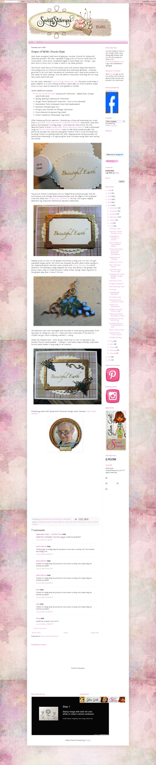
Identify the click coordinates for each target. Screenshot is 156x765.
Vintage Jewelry (115, 337)
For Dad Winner (115, 297)
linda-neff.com (41, 546)
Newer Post (36, 633)
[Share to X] (83, 519)
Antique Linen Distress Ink (58, 198)
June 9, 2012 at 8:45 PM (44, 554)
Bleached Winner (115, 281)
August (112, 220)
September (114, 217)
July (111, 223)
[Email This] (79, 519)
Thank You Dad (115, 229)
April (112, 344)
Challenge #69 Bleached (114, 293)
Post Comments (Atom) (49, 636)
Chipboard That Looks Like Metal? (116, 301)
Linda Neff (68, 522)
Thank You (113, 289)
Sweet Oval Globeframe (114, 306)
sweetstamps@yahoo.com (115, 61)
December (114, 208)
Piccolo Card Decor (80, 522)
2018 (109, 190)
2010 (109, 360)
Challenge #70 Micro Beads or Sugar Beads (116, 276)
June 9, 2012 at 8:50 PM (44, 612)
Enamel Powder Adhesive (55, 522)
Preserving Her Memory (114, 258)
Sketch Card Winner (116, 330)
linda (38, 590)
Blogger (88, 740)
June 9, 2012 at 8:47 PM (44, 569)
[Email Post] (75, 519)
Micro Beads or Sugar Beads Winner (115, 244)
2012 (109, 205)
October (113, 214)
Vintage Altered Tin (116, 284)
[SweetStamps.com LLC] (112, 113)
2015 (109, 196)
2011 (109, 357)
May (112, 341)
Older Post (95, 633)
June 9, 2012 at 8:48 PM (44, 583)
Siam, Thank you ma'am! (115, 266)
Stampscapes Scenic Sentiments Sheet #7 (67, 127)
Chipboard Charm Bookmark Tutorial (116, 315)
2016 (109, 193)
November (114, 211)
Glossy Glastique (79, 265)
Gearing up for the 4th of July (116, 320)
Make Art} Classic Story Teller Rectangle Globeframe (116, 251)
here (111, 74)
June (112, 226)
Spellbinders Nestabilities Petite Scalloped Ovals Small (57, 123)
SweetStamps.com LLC (112, 91)
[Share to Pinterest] (87, 519)
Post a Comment (40, 628)
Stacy (38, 618)
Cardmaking (41, 522)
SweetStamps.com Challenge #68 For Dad (116, 325)
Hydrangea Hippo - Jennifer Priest (49, 534)
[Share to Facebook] (85, 519)
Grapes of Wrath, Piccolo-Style (115, 310)
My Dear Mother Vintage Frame (115, 232)
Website (40, 42)
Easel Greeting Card (116, 287)
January (113, 353)
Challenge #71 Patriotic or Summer (114, 238)
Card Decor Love (115, 262)
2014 (110, 199)
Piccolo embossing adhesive (50, 129)
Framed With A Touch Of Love (115, 334)
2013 (109, 202)
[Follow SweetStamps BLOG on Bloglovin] (115, 156)
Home (32, 42)
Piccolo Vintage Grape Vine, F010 (64, 81)
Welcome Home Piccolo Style (115, 270)
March (112, 347)
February (113, 350)
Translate (113, 126)
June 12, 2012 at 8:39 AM (44, 624)
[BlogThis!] (81, 519)
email (117, 173)
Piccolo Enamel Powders (45, 94)
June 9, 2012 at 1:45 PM (44, 540)
